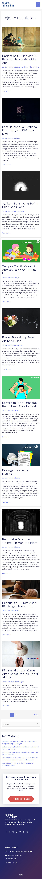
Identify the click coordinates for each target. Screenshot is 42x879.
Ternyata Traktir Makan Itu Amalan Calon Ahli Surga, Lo (19, 270)
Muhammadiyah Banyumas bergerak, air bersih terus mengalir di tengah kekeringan (19, 742)
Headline (24, 67)
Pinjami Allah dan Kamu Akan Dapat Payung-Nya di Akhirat (20, 674)
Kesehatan (18, 345)
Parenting (36, 67)
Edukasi (17, 67)
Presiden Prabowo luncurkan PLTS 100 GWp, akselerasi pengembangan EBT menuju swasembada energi (20, 759)
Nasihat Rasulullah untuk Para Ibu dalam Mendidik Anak (19, 59)
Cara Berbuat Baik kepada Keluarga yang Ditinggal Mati (19, 130)
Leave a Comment (8, 67)
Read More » (6, 91)
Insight (29, 67)
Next (36, 715)
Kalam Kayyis (19, 211)
